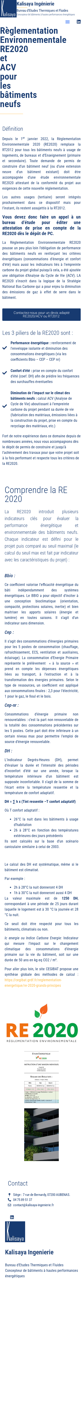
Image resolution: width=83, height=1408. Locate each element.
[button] (67, 21)
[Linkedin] (78, 21)
